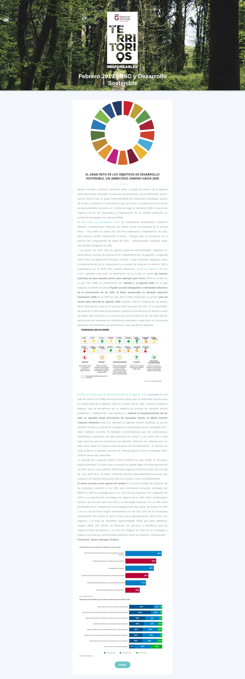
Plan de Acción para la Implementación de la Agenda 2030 (113, 394)
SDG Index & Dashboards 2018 (100, 222)
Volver (122, 664)
